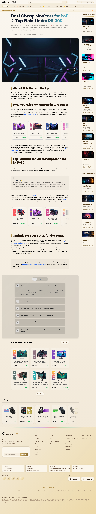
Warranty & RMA (54, 441)
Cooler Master (71, 491)
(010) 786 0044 (8, 468)
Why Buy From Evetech (71, 438)
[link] (12, 6)
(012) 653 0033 (7, 470)
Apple (34, 491)
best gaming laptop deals (35, 195)
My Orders (52, 438)
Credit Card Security (86, 438)
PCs (35, 435)
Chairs (36, 446)
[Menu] (91, 2)
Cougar (86, 491)
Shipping (67, 441)
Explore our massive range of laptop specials (34, 264)
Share (41, 34)
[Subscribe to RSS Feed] (92, 10)
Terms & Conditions (86, 435)
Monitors (36, 444)
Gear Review (15, 34)
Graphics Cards (38, 441)
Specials (36, 454)
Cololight (63, 491)
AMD (19, 491)
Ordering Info (68, 446)
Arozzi (39, 491)
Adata (6, 491)
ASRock (45, 491)
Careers (67, 449)
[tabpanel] (40, 308)
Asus (51, 491)
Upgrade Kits (37, 449)
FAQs (51, 444)
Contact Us (53, 435)
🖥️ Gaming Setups (87, 6)
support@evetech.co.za (33, 470)
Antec (24, 491)
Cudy (91, 491)
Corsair (80, 491)
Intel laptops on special (30, 114)
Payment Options (70, 444)
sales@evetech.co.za (32, 468)
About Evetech (69, 435)
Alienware (12, 491)
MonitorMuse (35, 34)
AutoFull (57, 491)
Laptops (36, 438)
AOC (29, 491)
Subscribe (24, 454)
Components (38, 452)
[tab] (34, 279)
